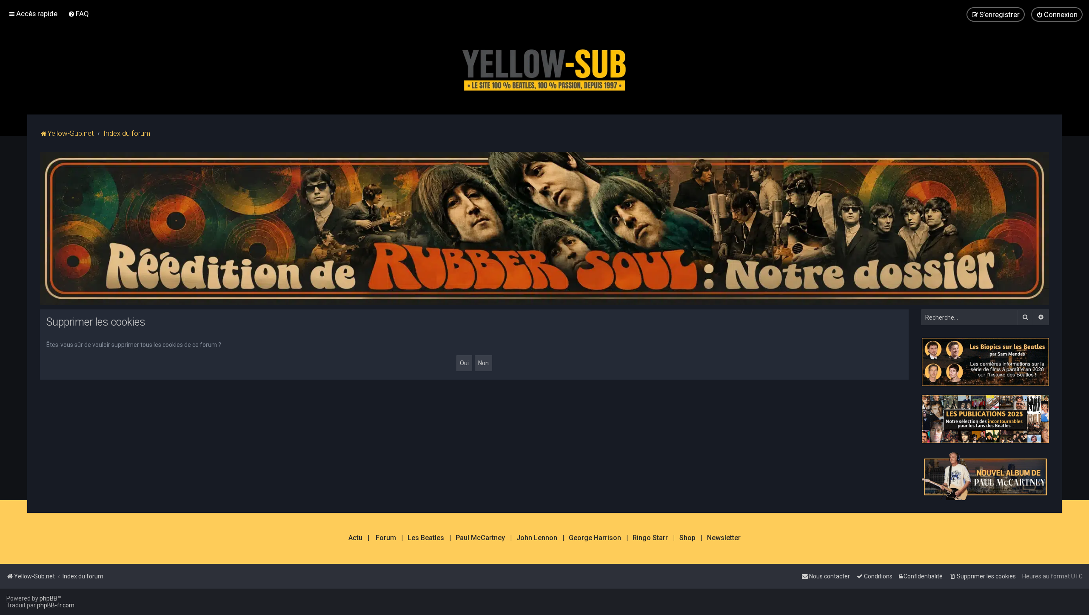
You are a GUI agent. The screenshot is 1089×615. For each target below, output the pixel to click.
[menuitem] (78, 13)
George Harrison (595, 538)
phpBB (48, 598)
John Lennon (536, 538)
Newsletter (724, 538)
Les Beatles (426, 538)
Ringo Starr (650, 538)
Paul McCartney (480, 538)
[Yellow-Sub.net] (544, 68)
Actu (355, 538)
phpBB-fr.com (55, 605)
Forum (386, 538)
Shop (687, 538)
